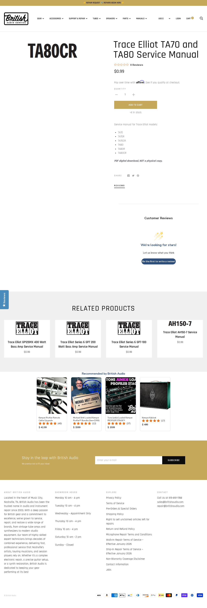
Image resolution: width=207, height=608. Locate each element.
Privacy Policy (113, 498)
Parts (125, 18)
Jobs (108, 569)
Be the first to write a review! (158, 261)
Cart (189, 18)
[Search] (201, 18)
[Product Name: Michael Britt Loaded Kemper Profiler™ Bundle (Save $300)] (86, 404)
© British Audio (10, 595)
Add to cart (135, 104)
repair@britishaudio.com (170, 506)
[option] (52, 51)
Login (178, 18)
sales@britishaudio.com (170, 502)
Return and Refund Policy (120, 529)
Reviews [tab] (119, 185)
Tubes (95, 18)
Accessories (55, 18)
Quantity (120, 89)
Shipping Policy (115, 514)
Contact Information (117, 564)
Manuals (140, 18)
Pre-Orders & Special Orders (121, 508)
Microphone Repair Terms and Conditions (129, 534)
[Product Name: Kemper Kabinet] (155, 404)
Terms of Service (115, 503)
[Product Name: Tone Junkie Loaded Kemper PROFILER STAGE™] (120, 404)
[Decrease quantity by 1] (116, 95)
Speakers (110, 18)
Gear (39, 18)
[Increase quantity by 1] (133, 95)
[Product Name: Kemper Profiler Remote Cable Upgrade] (52, 404)
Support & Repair (77, 18)
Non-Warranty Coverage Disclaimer (125, 559)
